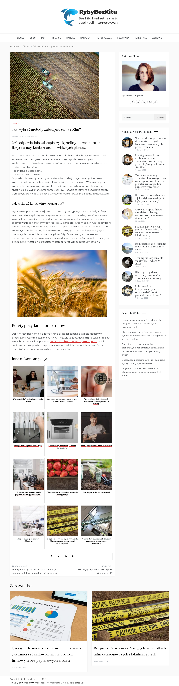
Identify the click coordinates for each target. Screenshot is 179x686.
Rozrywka (123, 38)
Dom (43, 38)
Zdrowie (157, 38)
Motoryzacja (104, 38)
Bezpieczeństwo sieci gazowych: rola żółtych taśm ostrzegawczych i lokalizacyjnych (148, 231)
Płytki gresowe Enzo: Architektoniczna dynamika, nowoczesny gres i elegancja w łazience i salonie (150, 161)
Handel (70, 38)
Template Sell (77, 682)
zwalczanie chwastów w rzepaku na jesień (73, 341)
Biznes (20, 38)
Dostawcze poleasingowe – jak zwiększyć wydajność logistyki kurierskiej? (150, 198)
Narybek (85, 38)
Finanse (56, 38)
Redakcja (33, 136)
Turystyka (141, 38)
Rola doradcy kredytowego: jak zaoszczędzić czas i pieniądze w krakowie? (148, 291)
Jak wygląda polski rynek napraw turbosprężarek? (95, 571)
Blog (33, 38)
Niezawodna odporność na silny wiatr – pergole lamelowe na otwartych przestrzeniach (150, 143)
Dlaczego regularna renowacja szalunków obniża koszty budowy (148, 275)
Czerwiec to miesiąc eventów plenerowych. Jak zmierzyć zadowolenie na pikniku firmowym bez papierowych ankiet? (150, 181)
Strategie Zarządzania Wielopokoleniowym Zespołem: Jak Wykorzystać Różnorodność (34, 571)
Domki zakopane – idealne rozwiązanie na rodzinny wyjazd (150, 246)
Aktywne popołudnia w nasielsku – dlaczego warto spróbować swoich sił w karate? (149, 214)
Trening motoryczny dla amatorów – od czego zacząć (149, 260)
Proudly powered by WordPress (27, 682)
